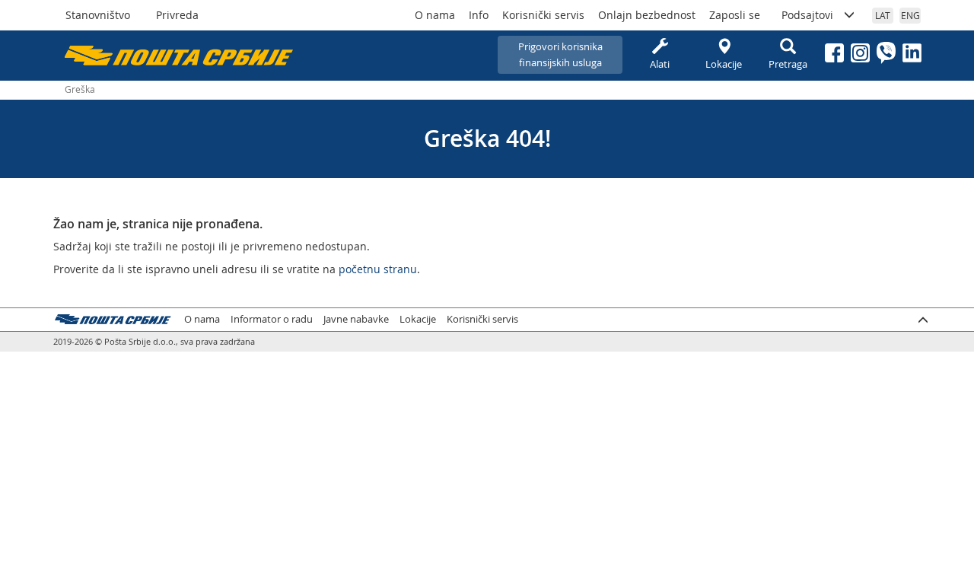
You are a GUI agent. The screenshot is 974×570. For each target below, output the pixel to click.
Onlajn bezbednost (646, 15)
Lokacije (723, 64)
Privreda (177, 15)
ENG (910, 15)
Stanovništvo (97, 15)
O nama (435, 15)
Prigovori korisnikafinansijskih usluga (560, 54)
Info (479, 15)
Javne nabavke (356, 319)
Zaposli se (734, 15)
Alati (660, 64)
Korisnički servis (543, 15)
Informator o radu (272, 319)
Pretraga (788, 64)
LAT (882, 15)
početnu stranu (378, 269)
